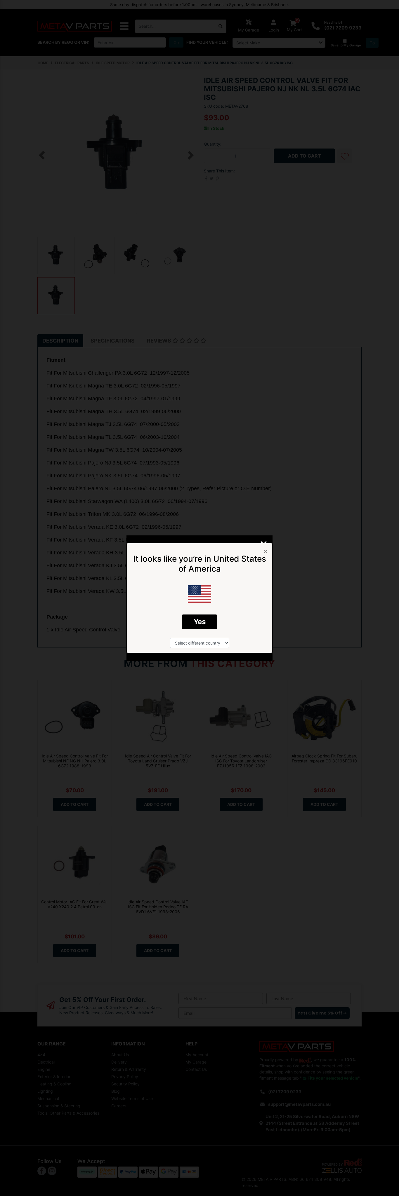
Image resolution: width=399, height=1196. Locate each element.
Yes (200, 621)
